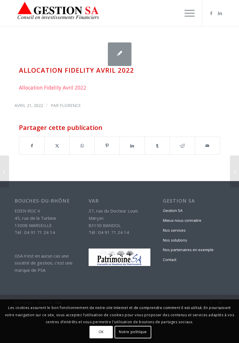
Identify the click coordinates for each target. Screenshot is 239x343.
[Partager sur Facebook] (31, 145)
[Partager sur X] (57, 145)
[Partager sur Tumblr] (157, 145)
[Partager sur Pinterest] (107, 145)
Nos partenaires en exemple (188, 249)
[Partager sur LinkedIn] (132, 145)
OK (101, 331)
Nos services (174, 230)
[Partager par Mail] (207, 145)
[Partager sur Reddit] (182, 145)
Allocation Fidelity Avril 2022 (52, 87)
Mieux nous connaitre (182, 220)
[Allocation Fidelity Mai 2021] (4, 171)
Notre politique (133, 331)
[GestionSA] (58, 13)
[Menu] (187, 13)
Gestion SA (172, 210)
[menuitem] (187, 13)
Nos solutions (175, 240)
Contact (169, 259)
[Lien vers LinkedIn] (220, 13)
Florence (70, 105)
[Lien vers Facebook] (211, 13)
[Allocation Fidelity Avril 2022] (119, 54)
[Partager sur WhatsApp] (82, 145)
